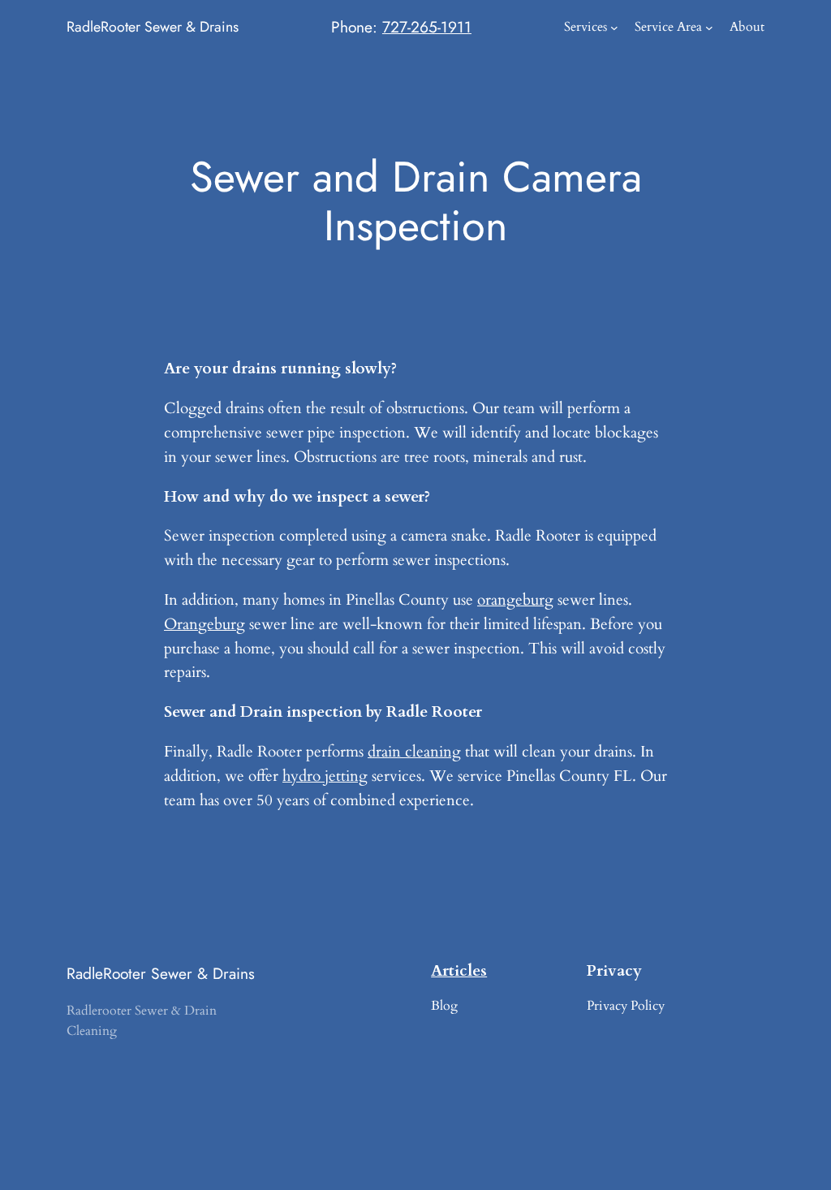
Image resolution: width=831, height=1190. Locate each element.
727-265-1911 (426, 26)
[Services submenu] (614, 28)
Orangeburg (204, 624)
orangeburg (515, 599)
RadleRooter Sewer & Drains (153, 26)
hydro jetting (325, 776)
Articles (459, 970)
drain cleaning (414, 751)
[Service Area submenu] (709, 28)
